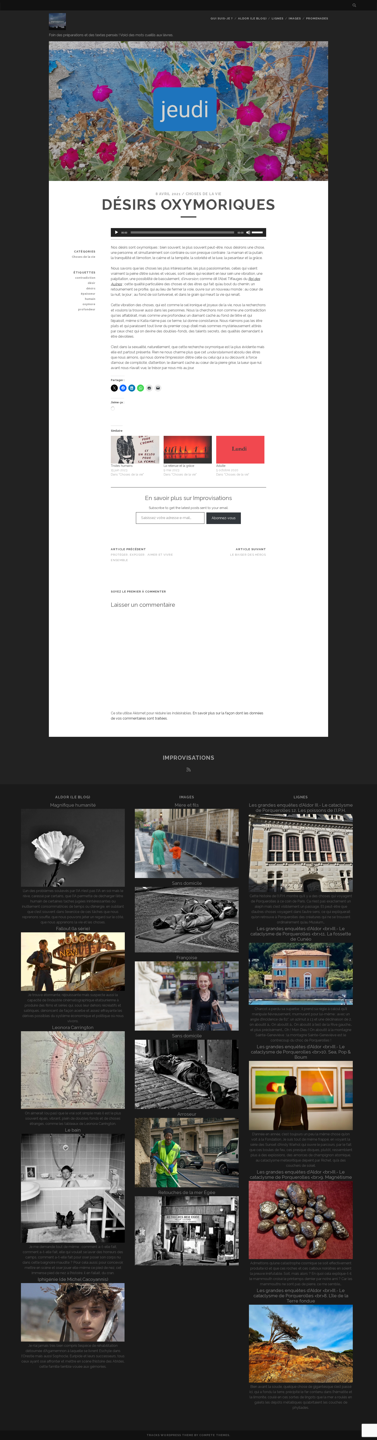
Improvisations (188, 757)
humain (90, 299)
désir (91, 283)
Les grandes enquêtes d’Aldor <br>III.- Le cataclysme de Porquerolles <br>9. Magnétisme (301, 1174)
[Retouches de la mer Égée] (187, 1264)
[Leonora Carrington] (73, 1108)
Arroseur (186, 1114)
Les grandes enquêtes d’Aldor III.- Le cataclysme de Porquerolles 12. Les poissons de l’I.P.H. (301, 807)
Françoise (187, 957)
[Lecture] (116, 232)
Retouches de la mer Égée (186, 1192)
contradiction (85, 277)
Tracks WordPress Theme (170, 1435)
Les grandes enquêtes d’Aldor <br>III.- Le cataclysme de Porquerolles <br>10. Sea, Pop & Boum (301, 1052)
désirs (90, 288)
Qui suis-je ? (222, 18)
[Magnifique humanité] (73, 885)
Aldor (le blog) (252, 18)
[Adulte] (240, 449)
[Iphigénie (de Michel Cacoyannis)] (73, 1340)
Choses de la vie (203, 194)
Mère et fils (187, 805)
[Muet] (248, 232)
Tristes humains (122, 465)
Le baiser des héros (248, 554)
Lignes (277, 18)
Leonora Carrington (73, 1027)
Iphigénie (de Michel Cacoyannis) (73, 1279)
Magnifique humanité (73, 805)
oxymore (88, 304)
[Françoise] (187, 1029)
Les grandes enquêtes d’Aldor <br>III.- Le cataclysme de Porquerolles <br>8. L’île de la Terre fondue (301, 1296)
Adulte (220, 465)
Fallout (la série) (73, 928)
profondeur (86, 309)
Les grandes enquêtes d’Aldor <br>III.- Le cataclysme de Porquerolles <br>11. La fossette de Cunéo (300, 934)
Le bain (73, 1130)
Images (295, 18)
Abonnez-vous (224, 518)
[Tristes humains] (135, 449)
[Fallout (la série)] (73, 990)
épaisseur (88, 293)
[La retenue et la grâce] (188, 449)
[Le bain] (73, 1241)
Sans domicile (187, 883)
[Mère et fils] (187, 877)
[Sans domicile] (187, 951)
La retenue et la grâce (179, 465)
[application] (188, 232)
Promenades (317, 18)
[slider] (258, 232)
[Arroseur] (187, 1186)
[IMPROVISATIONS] (57, 28)
